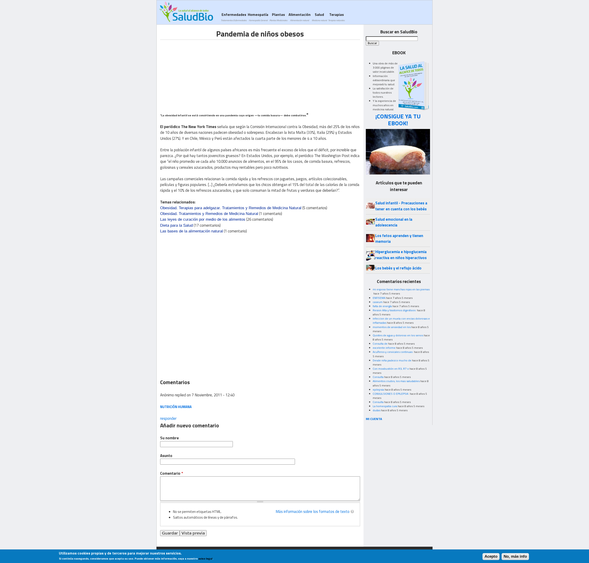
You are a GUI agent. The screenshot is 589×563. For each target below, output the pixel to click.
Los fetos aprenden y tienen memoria (399, 238)
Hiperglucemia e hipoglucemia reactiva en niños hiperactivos (401, 254)
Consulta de (380, 343)
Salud (319, 17)
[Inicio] (186, 11)
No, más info (515, 556)
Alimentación (300, 17)
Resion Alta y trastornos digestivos (394, 310)
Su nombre (169, 438)
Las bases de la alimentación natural (191, 231)
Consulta (378, 377)
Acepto (491, 556)
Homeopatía (258, 17)
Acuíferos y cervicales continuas (393, 352)
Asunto (166, 456)
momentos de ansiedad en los (392, 327)
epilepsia (378, 389)
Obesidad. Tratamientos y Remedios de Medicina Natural (209, 213)
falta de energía (382, 306)
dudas (376, 410)
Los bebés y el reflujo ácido (398, 268)
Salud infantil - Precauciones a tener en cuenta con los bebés (401, 206)
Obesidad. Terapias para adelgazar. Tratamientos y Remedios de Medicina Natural (230, 208)
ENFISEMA (379, 298)
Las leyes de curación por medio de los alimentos (202, 219)
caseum (378, 302)
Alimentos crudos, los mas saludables (396, 381)
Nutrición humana (176, 406)
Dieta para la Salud (176, 225)
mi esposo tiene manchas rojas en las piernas (401, 289)
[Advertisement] (198, 72)
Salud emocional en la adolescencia (393, 222)
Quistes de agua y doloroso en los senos (398, 335)
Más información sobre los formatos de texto (312, 511)
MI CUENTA (374, 418)
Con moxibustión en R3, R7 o (391, 368)
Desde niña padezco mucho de (392, 360)
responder (168, 418)
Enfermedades (234, 17)
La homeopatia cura (385, 406)
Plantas (278, 17)
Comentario (171, 473)
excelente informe (384, 348)
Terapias (336, 17)
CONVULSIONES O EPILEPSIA (391, 394)
